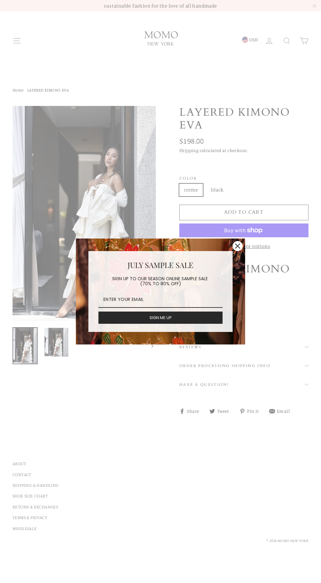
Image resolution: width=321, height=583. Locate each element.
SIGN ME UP (161, 318)
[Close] (237, 246)
